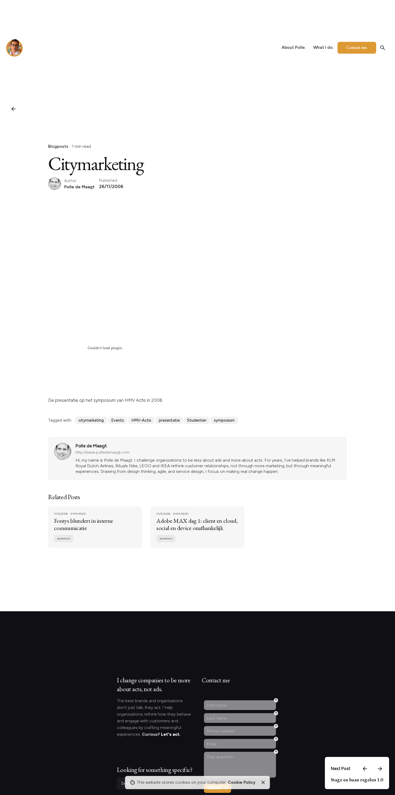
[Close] (263, 782)
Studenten (196, 420)
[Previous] (364, 768)
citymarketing (91, 420)
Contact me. (357, 47)
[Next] (379, 768)
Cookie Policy (242, 782)
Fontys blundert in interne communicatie (83, 524)
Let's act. (170, 734)
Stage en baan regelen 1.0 (357, 779)
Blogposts (58, 146)
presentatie (169, 420)
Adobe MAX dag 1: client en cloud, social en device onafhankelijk (197, 524)
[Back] (13, 108)
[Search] (382, 47)
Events (117, 420)
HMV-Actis (141, 420)
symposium (224, 420)
